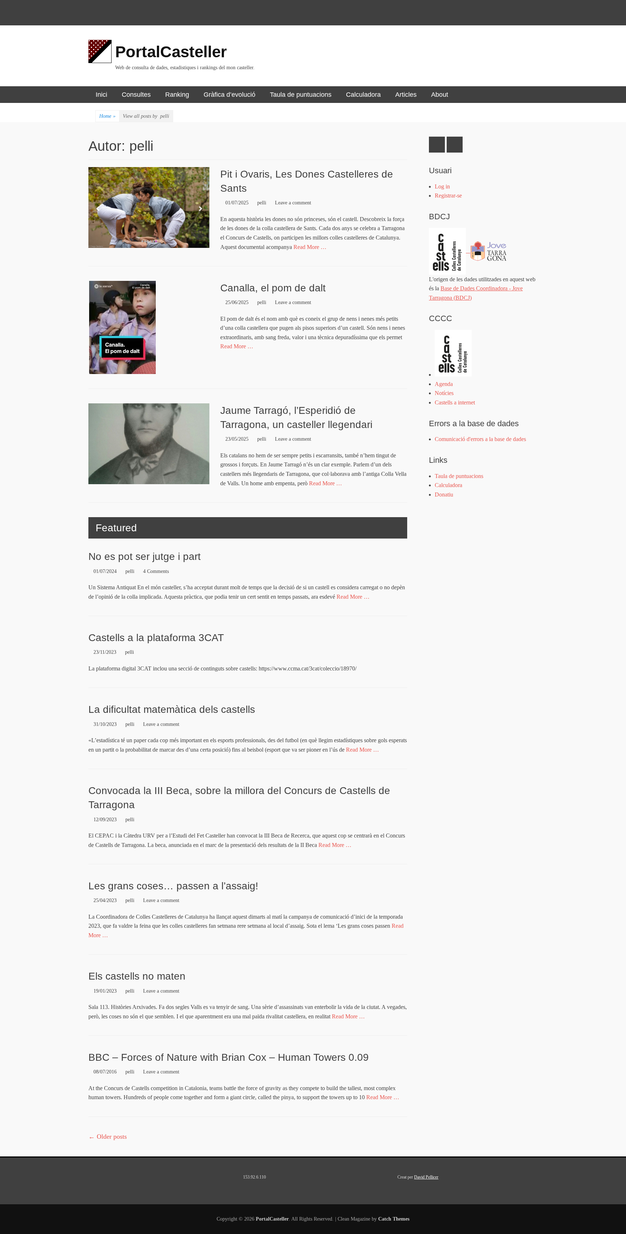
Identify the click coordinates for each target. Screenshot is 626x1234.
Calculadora (363, 94)
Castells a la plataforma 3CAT (156, 637)
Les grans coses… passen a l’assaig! (173, 886)
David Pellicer (426, 1177)
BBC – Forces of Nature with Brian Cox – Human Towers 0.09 (228, 1057)
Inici (101, 94)
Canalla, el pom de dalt (273, 288)
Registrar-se (448, 195)
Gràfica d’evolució (229, 94)
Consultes (136, 94)
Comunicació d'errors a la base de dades (480, 439)
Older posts (107, 1136)
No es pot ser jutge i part (144, 556)
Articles (406, 94)
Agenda (444, 384)
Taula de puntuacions (300, 94)
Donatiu (444, 494)
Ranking (177, 94)
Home (107, 116)
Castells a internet (455, 402)
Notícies (444, 393)
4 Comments (156, 571)
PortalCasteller (171, 52)
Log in (442, 186)
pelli (261, 202)
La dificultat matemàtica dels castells (171, 709)
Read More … (309, 247)
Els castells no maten (136, 976)
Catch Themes (393, 1219)
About (439, 94)
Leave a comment (293, 202)
